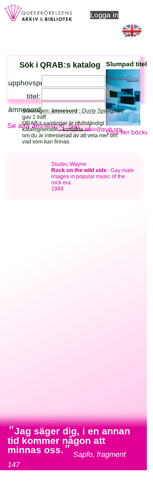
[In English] (131, 39)
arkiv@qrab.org (103, 129)
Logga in (104, 15)
